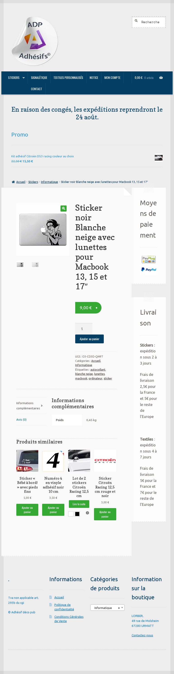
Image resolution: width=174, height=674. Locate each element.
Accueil (20, 181)
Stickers (13, 77)
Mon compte (112, 77)
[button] (63, 208)
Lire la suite (79, 504)
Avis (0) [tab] (21, 419)
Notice (94, 77)
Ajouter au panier (89, 339)
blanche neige (84, 373)
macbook (81, 378)
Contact (36, 89)
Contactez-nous (142, 635)
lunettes (99, 373)
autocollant (97, 369)
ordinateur (95, 378)
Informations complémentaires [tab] (28, 405)
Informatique (49, 181)
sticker (108, 378)
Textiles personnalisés (68, 77)
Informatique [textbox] (106, 608)
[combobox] (107, 607)
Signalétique (39, 77)
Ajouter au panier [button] (27, 510)
